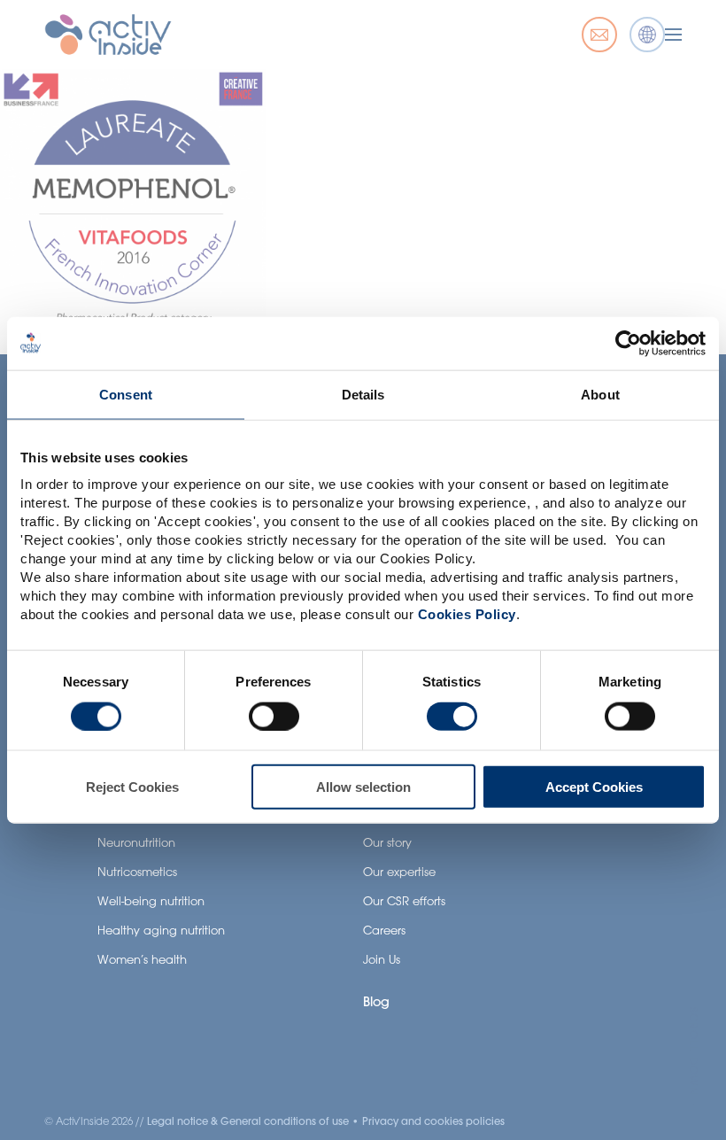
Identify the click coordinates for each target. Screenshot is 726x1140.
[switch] (274, 716)
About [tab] (600, 393)
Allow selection (363, 787)
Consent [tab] (125, 393)
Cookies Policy (467, 614)
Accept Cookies (594, 787)
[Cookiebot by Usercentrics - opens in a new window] (628, 343)
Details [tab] (363, 393)
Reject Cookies (132, 787)
